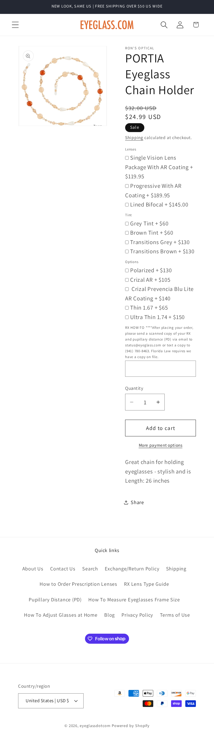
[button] (15, 25)
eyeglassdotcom (95, 725)
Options (131, 261)
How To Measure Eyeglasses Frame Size (134, 599)
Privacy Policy (137, 614)
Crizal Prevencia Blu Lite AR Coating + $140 (159, 293)
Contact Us (63, 568)
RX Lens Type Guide (146, 583)
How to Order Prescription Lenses (78, 583)
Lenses (130, 149)
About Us (32, 568)
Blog (109, 614)
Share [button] (137, 502)
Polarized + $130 (151, 270)
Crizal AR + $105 (150, 279)
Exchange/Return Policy (132, 568)
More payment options (161, 445)
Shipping (134, 137)
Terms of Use (175, 614)
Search (90, 568)
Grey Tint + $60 (149, 223)
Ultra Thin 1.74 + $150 (157, 317)
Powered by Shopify (131, 725)
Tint (128, 215)
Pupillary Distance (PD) (55, 599)
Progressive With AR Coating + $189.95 (153, 190)
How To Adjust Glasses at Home (61, 614)
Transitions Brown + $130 (162, 251)
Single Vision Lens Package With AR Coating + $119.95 (159, 167)
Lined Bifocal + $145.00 (159, 204)
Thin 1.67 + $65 (149, 307)
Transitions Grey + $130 (160, 242)
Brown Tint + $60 (151, 232)
